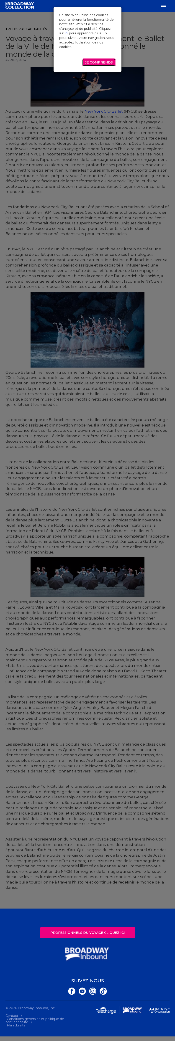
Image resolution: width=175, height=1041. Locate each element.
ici (66, 33)
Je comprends (99, 62)
